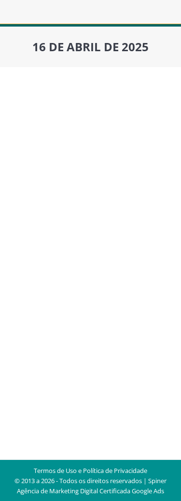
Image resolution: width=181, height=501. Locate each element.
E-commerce (39, 246)
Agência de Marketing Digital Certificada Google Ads (90, 491)
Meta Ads (73, 246)
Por (120, 246)
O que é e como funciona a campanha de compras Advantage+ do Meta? (77, 215)
